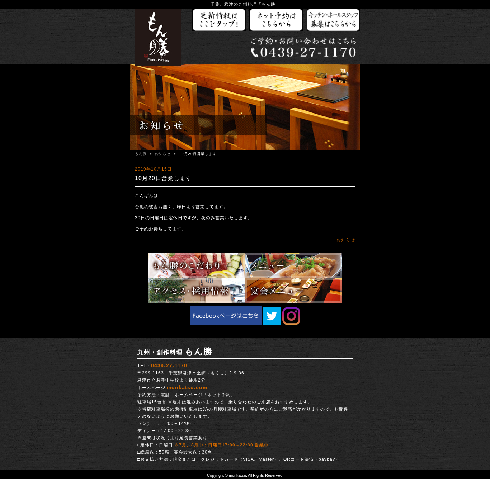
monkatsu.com (187, 387)
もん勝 (141, 154)
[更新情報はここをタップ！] (219, 20)
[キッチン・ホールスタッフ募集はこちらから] (333, 20)
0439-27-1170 (169, 365)
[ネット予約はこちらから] (276, 20)
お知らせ (163, 154)
